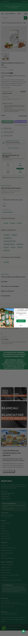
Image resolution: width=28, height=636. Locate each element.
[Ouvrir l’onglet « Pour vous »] (23, 631)
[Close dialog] (26, 310)
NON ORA (21, 325)
